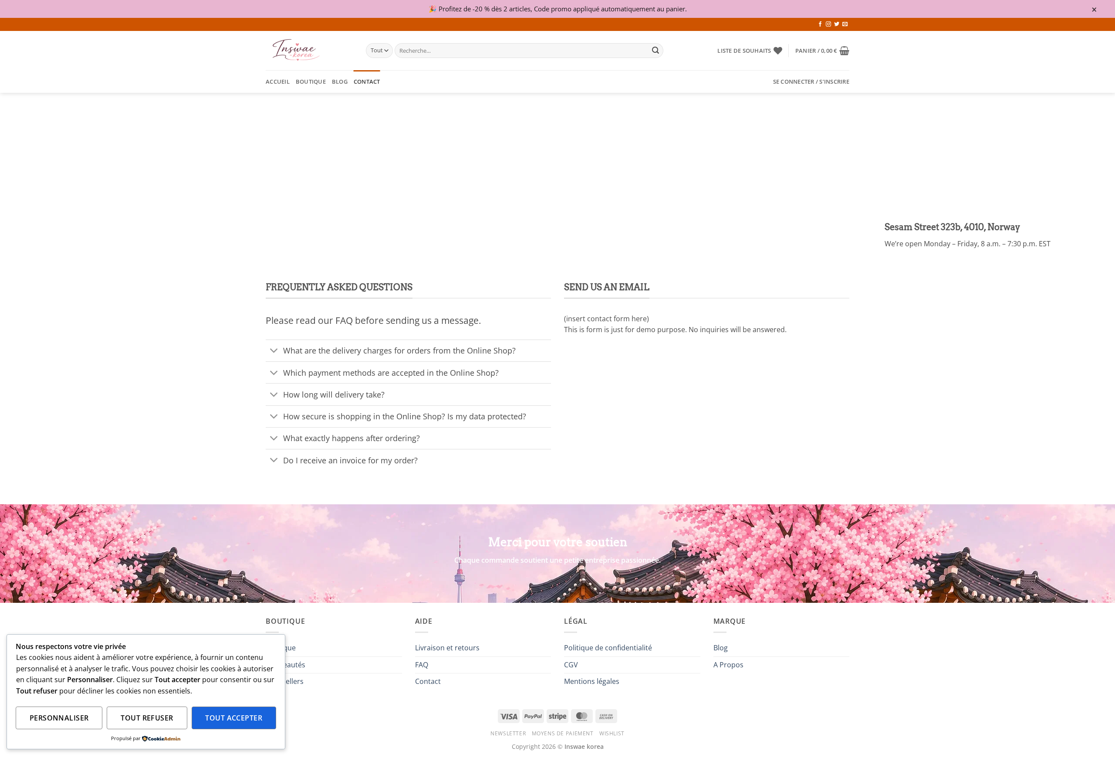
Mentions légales (591, 681)
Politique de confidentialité (608, 648)
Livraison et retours (447, 648)
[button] (822, 50)
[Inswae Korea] (309, 50)
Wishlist (612, 733)
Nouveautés (285, 665)
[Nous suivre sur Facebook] (820, 24)
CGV (571, 665)
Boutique (311, 81)
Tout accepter (233, 718)
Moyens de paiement (563, 733)
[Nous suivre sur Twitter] (836, 24)
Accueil (278, 81)
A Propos (728, 665)
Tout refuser (147, 718)
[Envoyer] (655, 50)
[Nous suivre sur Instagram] (828, 24)
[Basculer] (274, 351)
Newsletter (508, 733)
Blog (340, 81)
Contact (367, 81)
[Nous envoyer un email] (845, 24)
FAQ (421, 665)
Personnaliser (59, 718)
